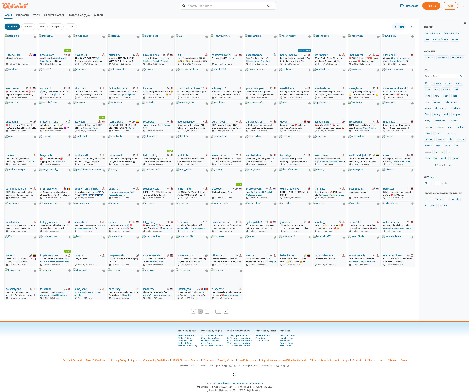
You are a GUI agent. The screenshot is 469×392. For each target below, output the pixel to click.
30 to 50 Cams (185, 343)
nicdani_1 (45, 88)
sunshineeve (13, 222)
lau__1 (181, 54)
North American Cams (212, 335)
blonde (428, 145)
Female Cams (286, 338)
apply (444, 183)
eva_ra (250, 255)
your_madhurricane (188, 88)
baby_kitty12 (288, 255)
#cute (31, 161)
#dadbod (159, 262)
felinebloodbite (118, 88)
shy (438, 145)
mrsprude (45, 289)
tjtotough (217, 188)
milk (446, 114)
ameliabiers (287, 88)
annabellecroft (254, 121)
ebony (448, 83)
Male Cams (285, 340)
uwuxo (10, 155)
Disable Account (330, 360)
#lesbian (128, 295)
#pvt (268, 61)
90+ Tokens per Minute (238, 345)
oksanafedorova (289, 188)
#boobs (78, 295)
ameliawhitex (322, 88)
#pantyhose (405, 58)
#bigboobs (131, 94)
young (437, 114)
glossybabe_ (356, 88)
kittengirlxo (13, 54)
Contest (356, 360)
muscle (441, 139)
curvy (427, 133)
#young (86, 128)
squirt (459, 83)
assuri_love (321, 155)
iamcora (147, 88)
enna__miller (185, 188)
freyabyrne (355, 121)
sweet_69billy (357, 255)
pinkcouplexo (151, 54)
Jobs (381, 360)
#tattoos (250, 195)
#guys (257, 61)
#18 (145, 61)
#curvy (51, 295)
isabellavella (116, 155)
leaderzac (148, 289)
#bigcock (164, 61)
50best (10, 255)
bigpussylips (431, 158)
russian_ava (184, 289)
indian (447, 145)
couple (455, 158)
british (460, 127)
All (268, 5)
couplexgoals (116, 255)
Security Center (226, 360)
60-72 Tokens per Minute (239, 343)
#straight (260, 192)
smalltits (455, 108)
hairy (445, 96)
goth (450, 127)
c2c (456, 145)
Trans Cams (285, 345)
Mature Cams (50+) (187, 345)
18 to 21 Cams (185, 338)
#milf (132, 192)
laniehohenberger (16, 188)
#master (169, 295)
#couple (156, 61)
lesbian (440, 127)
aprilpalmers (322, 121)
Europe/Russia (440, 39)
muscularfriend (49, 121)
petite (444, 158)
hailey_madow (288, 54)
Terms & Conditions (96, 360)
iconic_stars (116, 121)
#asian (329, 161)
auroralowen (82, 222)
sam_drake (12, 88)
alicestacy (114, 289)
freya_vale (46, 155)
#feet (408, 161)
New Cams (261, 338)
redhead (429, 139)
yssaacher (286, 222)
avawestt (80, 121)
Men (42, 26)
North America (432, 33)
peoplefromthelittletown (87, 188)
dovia (283, 121)
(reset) (433, 177)
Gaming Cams (262, 340)
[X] (234, 375)
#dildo (57, 295)
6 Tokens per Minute (237, 335)
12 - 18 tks (439, 199)
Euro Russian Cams (210, 340)
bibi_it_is (182, 155)
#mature (237, 295)
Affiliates (370, 360)
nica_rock (80, 88)
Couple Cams (286, 343)
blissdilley (114, 54)
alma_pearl (81, 289)
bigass (436, 102)
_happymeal (356, 54)
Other (455, 39)
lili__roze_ (149, 222)
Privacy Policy (119, 360)
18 (426, 83)
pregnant (457, 114)
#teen (42, 61)
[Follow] (35, 37)
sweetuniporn (220, 155)
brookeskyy (47, 54)
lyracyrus (114, 222)
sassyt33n (354, 222)
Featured (12, 26)
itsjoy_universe (49, 222)
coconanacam (254, 54)
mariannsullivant (393, 255)
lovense (439, 152)
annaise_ (320, 222)
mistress (451, 133)
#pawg (63, 295)
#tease (386, 61)
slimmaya (320, 188)
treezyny (182, 222)
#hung (162, 295)
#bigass (43, 295)
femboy (438, 133)
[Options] (411, 26)
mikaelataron (391, 222)
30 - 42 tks (454, 199)
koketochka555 (324, 255)
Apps (346, 360)
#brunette (79, 292)
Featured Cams (287, 335)
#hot (94, 292)
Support (134, 360)
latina (427, 96)
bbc (451, 139)
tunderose (218, 289)
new (437, 96)
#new (48, 61)
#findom (258, 195)
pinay (427, 120)
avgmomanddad (152, 255)
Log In (449, 5)
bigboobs (436, 83)
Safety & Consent (72, 360)
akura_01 (114, 188)
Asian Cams (206, 343)
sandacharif (81, 155)
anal (436, 89)
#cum (263, 61)
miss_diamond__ (49, 188)
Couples (56, 26)
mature (446, 89)
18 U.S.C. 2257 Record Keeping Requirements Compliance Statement (234, 383)
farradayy (285, 155)
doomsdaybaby (186, 121)
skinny (428, 108)
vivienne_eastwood (394, 88)
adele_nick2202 (186, 255)
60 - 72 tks (430, 205)
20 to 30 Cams (185, 340)
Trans (71, 26)
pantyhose (440, 120)
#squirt (318, 161)
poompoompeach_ (256, 88)
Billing (313, 360)
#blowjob (371, 262)
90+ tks (443, 205)
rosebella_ (149, 121)
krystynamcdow (49, 255)
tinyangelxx (81, 54)
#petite (64, 58)
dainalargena (13, 289)
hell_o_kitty (150, 155)
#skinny (359, 128)
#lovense (395, 58)
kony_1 (79, 255)
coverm (387, 155)
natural (460, 139)
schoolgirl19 (219, 88)
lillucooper (218, 255)
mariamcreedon (221, 222)
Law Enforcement (248, 360)
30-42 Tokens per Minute (239, 340)
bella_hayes (218, 121)
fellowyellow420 (221, 54)
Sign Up (431, 5)
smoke (428, 152)
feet (427, 114)
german (429, 127)
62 (218, 311)
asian (427, 89)
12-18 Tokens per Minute (239, 338)
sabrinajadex (322, 54)
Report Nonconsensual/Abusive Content (283, 360)
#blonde (57, 58)
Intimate (429, 57)
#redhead (60, 262)
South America (451, 33)
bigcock (453, 120)
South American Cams (212, 345)
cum (450, 152)
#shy (92, 228)
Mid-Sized (442, 57)
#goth (123, 94)
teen (455, 96)
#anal (340, 161)
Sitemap (392, 360)
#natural (394, 61)
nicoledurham (254, 155)
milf (456, 89)
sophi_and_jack (358, 155)
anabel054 (12, 121)
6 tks (427, 199)
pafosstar (388, 188)
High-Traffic (458, 57)
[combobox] (222, 6)
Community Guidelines (156, 360)
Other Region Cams (210, 338)
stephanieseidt (151, 188)
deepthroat (441, 108)
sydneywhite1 (254, 222)
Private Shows (263, 335)
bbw (427, 102)
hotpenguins (356, 188)
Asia (427, 39)
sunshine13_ (390, 54)
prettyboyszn (254, 188)
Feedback (208, 360)
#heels (401, 61)
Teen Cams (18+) (186, 335)
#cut (156, 295)
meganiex (389, 121)
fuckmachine (450, 102)
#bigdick (268, 192)
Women (28, 26)
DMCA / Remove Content (186, 360)
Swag (404, 360)
